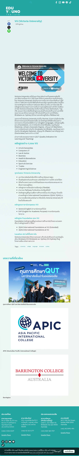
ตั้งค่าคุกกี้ (57, 451)
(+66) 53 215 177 (27, 431)
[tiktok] (70, 2)
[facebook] (56, 2)
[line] (66, 2)
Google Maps (6, 435)
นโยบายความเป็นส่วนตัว (36, 452)
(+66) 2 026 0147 (7, 431)
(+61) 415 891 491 (67, 428)
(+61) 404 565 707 (48, 431)
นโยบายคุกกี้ (49, 452)
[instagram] (59, 2)
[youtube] (63, 2)
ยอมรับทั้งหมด (69, 451)
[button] (41, 2)
